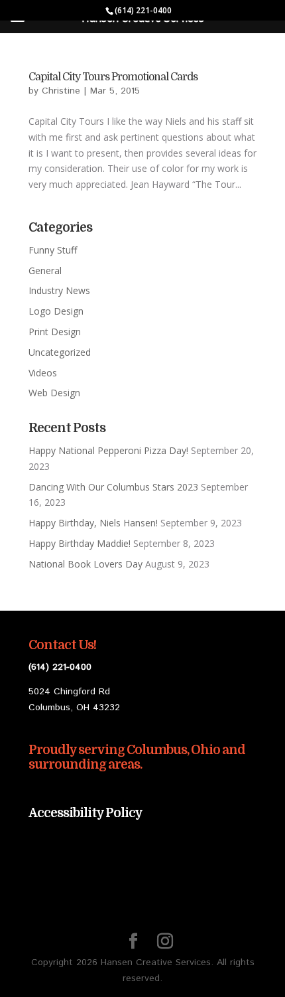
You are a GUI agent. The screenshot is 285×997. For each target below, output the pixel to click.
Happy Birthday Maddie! (79, 543)
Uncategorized (59, 352)
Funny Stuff (52, 250)
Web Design (54, 392)
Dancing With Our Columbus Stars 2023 (113, 487)
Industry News (59, 290)
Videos (42, 372)
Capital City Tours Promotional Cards (113, 77)
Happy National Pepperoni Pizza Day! (108, 450)
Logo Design (56, 311)
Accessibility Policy (85, 813)
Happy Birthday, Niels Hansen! (93, 522)
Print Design (54, 331)
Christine (61, 91)
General (45, 270)
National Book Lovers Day (85, 564)
